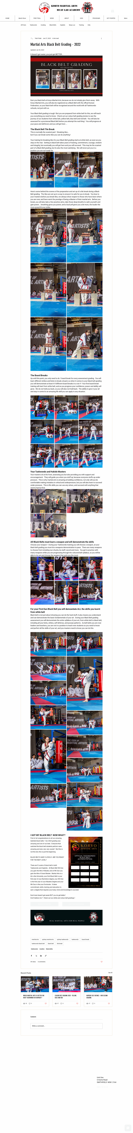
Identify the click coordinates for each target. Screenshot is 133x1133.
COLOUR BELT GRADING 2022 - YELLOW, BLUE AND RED (65, 996)
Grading (43, 25)
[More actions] (101, 38)
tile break (59, 943)
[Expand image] (42, 169)
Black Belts (53, 25)
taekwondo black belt (38, 943)
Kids (89, 25)
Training (81, 25)
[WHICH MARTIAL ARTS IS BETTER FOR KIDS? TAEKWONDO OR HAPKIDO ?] (35, 984)
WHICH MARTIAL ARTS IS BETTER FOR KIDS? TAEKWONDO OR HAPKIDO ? (33, 996)
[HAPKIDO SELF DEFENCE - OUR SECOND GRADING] (98, 984)
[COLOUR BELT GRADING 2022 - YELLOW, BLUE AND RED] (66, 984)
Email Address (41, 1093)
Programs (9, 1085)
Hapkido (62, 25)
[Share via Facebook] (31, 956)
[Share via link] (46, 956)
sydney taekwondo (62, 939)
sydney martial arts (48, 939)
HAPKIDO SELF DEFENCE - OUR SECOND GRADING (97, 996)
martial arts (35, 939)
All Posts (23, 25)
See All (110, 972)
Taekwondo (33, 25)
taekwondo (75, 939)
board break (85, 939)
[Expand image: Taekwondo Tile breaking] (66, 169)
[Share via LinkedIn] (41, 956)
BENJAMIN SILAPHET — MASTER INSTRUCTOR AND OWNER (16, 1045)
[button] (112, 10)
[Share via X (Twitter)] (36, 956)
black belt (51, 943)
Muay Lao (72, 25)
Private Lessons (12, 1100)
